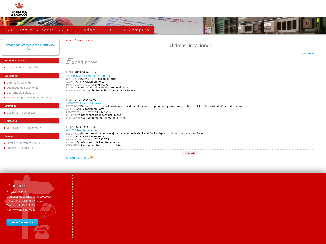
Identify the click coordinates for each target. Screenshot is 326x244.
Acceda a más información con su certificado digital (30, 46)
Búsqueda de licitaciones (22, 87)
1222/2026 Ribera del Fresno (84, 103)
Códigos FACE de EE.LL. (21, 147)
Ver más (190, 153)
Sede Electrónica (22, 222)
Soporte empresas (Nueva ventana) (29, 97)
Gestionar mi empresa (21, 112)
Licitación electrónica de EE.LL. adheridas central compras (77, 29)
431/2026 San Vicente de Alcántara (88, 75)
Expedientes (307, 53)
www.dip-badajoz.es (24, 209)
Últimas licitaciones (19, 82)
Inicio (69, 40)
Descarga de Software (20, 92)
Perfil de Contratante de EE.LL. (26, 143)
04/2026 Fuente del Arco (81, 130)
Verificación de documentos (24, 127)
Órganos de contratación (22, 67)
